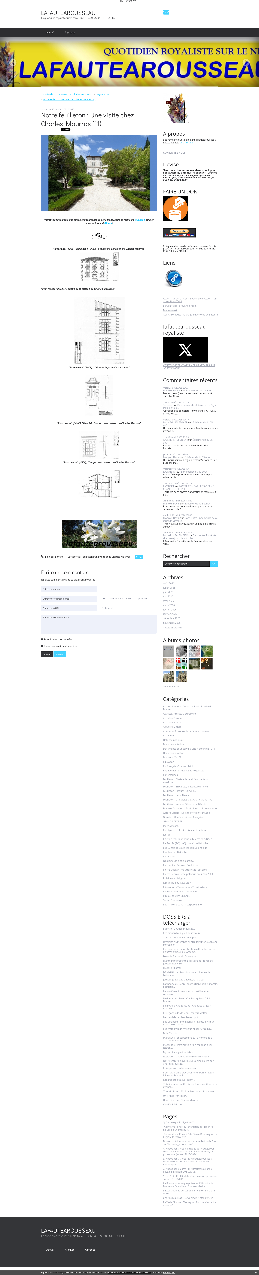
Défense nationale (173, 740)
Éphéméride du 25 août (199, 390)
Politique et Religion (174, 878)
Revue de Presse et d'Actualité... (180, 891)
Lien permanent (54, 556)
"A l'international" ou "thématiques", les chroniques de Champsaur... (188, 1128)
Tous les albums (171, 686)
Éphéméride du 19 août (198, 457)
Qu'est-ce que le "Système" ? (179, 1122)
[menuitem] (50, 32)
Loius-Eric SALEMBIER (175, 535)
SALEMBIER (169, 471)
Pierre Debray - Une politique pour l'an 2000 (188, 874)
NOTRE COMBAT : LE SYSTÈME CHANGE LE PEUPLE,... (188, 488)
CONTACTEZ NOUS (174, 152)
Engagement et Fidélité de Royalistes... (184, 770)
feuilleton (140, 220)
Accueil (50, 32)
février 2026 (170, 609)
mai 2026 (168, 596)
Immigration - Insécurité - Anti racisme (184, 830)
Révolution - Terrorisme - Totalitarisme (185, 887)
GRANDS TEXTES (172, 821)
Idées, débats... (171, 826)
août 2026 (168, 583)
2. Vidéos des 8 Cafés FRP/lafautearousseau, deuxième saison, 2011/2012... (188, 1170)
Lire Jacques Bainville (175, 852)
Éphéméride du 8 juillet (197, 503)
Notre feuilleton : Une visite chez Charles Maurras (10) (69, 99)
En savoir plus (169, 1272)
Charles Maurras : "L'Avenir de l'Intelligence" (188, 1198)
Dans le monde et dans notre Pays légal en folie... (189, 406)
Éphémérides (170, 775)
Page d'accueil (103, 94)
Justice (166, 834)
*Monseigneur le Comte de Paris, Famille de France (187, 708)
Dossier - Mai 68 (172, 757)
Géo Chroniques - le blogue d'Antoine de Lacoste (190, 314)
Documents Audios (173, 744)
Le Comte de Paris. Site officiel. (180, 305)
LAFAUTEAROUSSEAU (68, 13)
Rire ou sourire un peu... (176, 896)
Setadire (167, 405)
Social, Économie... (173, 900)
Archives (69, 1249)
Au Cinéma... (169, 735)
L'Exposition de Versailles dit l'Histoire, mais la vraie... (189, 1192)
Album (108, 223)
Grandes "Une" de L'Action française (183, 817)
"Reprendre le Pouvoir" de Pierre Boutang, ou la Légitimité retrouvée (190, 1135)
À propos (70, 32)
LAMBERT (168, 486)
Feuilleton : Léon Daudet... (177, 795)
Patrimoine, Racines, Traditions (180, 865)
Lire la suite (186, 142)
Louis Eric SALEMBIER (175, 422)
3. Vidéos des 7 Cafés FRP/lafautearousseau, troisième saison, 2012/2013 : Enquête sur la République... (188, 1161)
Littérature (169, 856)
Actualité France (172, 722)
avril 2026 (168, 601)
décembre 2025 (171, 618)
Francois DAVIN (172, 390)
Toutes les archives (172, 627)
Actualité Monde (172, 726)
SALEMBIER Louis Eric (175, 439)
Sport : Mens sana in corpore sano (182, 904)
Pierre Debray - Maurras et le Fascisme (185, 869)
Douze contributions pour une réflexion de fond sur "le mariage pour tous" (190, 1143)
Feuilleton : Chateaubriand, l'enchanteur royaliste (185, 781)
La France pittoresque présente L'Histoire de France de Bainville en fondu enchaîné (188, 1185)
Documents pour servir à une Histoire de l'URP (189, 748)
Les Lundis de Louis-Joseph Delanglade (185, 847)
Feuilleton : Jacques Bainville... (179, 791)
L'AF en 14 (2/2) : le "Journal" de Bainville (185, 843)
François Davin (171, 457)
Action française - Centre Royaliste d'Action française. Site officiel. (190, 300)
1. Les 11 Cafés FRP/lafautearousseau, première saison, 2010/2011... (190, 1177)
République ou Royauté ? (177, 882)
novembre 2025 (172, 622)
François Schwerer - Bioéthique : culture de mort (190, 808)
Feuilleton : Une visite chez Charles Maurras (106, 556)
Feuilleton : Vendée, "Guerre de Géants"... (185, 804)
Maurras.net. (170, 310)
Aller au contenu (10, 5)
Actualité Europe (172, 718)
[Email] (166, 12)
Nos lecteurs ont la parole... (178, 860)
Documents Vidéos (173, 753)
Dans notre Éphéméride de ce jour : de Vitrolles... (190, 519)
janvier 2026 (170, 614)
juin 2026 (168, 592)
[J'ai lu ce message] (256, 1272)
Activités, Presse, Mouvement (179, 713)
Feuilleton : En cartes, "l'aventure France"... (186, 786)
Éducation (168, 762)
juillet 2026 (169, 587)
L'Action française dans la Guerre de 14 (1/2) (187, 839)
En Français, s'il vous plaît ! (178, 766)
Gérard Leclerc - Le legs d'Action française (186, 812)
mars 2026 (169, 605)
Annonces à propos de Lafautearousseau (186, 731)
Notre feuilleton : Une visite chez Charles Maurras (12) (67, 94)
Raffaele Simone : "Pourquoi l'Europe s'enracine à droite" (189, 1204)
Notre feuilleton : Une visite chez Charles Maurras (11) (87, 119)
